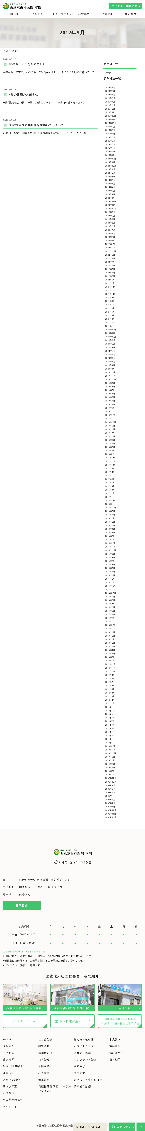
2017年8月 (110, 472)
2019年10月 (110, 379)
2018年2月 (110, 450)
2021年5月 (110, 312)
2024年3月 (110, 190)
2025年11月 (110, 119)
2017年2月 (110, 493)
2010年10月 (110, 753)
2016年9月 (110, 511)
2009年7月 (110, 792)
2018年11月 (110, 418)
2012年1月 (110, 703)
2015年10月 (110, 550)
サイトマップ (11, 1106)
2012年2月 (110, 700)
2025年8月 (110, 130)
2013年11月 (110, 628)
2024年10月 (110, 166)
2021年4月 (110, 315)
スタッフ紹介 (11, 1079)
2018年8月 (110, 429)
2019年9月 (110, 383)
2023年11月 (110, 205)
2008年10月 (110, 817)
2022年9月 (110, 255)
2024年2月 (110, 194)
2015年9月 (110, 554)
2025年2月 (110, 151)
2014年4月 (110, 614)
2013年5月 (110, 646)
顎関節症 (79, 1072)
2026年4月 (110, 102)
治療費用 (107, 14)
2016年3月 (110, 532)
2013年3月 (110, 653)
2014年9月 (110, 596)
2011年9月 (110, 714)
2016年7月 (110, 518)
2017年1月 (110, 497)
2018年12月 (110, 415)
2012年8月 (110, 678)
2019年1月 (110, 411)
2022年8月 (110, 258)
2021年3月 (110, 319)
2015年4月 (110, 571)
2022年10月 (110, 251)
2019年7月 (110, 390)
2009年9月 (110, 785)
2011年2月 (110, 739)
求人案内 (130, 14)
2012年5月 (110, 689)
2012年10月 (110, 671)
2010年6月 (110, 764)
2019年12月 (110, 372)
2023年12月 (110, 201)
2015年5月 (110, 568)
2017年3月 (110, 490)
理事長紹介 (10, 1072)
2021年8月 (110, 301)
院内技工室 (10, 1086)
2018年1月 (110, 454)
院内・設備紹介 (13, 1066)
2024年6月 (110, 180)
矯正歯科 (44, 1079)
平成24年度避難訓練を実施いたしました (36, 125)
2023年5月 (110, 226)
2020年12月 (110, 329)
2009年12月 (110, 778)
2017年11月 (110, 461)
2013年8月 (110, 636)
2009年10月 (110, 782)
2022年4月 (110, 272)
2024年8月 (110, 173)
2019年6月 (110, 393)
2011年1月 (109, 742)
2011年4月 (110, 732)
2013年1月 (110, 660)
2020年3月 (110, 361)
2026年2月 (110, 109)
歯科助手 (115, 1059)
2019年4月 (110, 400)
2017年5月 (110, 482)
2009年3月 (110, 799)
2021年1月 (110, 326)
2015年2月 (110, 579)
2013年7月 (110, 639)
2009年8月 (110, 789)
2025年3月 (110, 148)
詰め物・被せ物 (84, 1039)
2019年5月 (110, 397)
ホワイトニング (84, 1046)
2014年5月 (110, 611)
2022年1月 (110, 283)
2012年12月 (110, 664)
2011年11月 (110, 710)
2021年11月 (110, 290)
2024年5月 (110, 183)
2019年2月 (110, 408)
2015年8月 (110, 557)
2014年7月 (110, 603)
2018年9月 (110, 425)
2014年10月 (110, 593)
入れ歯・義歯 (82, 1052)
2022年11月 (110, 247)
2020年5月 (110, 354)
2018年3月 (110, 447)
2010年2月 (110, 771)
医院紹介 (22, 905)
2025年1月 (110, 155)
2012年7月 (110, 682)
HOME (14, 14)
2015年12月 (110, 543)
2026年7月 (110, 91)
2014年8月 (110, 600)
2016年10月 (110, 507)
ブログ (108, 72)
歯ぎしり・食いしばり (88, 1079)
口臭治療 (44, 1059)
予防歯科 (44, 1066)
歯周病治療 (45, 1052)
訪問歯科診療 (82, 1086)
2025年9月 (110, 126)
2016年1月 (110, 539)
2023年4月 (110, 230)
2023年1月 (110, 240)
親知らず (79, 1066)
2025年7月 (110, 133)
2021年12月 (110, 287)
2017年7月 (110, 475)
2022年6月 (110, 265)
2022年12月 (110, 244)
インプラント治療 (85, 1059)
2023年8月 (110, 215)
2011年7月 (110, 721)
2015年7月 (110, 561)
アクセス (8, 1052)
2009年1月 (110, 806)
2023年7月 (110, 219)
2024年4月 (110, 187)
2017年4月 (110, 486)
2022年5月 (110, 269)
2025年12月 (110, 116)
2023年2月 (110, 237)
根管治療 (44, 1046)
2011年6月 (110, 725)
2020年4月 (110, 358)
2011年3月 (110, 735)
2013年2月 (110, 657)
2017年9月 (110, 468)
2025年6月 (110, 137)
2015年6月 (110, 564)
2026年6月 (110, 94)
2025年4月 (110, 144)
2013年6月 (110, 643)
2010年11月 (110, 749)
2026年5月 (110, 98)
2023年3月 (110, 233)
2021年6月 (110, 308)
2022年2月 (110, 279)
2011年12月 (110, 707)
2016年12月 (110, 500)
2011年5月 (110, 728)
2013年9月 (110, 632)
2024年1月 (110, 198)
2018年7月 (110, 433)
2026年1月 (110, 112)
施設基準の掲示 (13, 1099)
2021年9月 (110, 297)
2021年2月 (110, 322)
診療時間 (8, 1059)
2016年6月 (110, 522)
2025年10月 (110, 123)
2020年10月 (110, 336)
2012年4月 (110, 693)
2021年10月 (110, 294)
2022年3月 (110, 276)
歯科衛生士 (116, 1052)
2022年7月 (110, 262)
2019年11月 (110, 376)
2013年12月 (110, 625)
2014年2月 (110, 618)
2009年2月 (110, 803)
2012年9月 (110, 675)
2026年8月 (110, 87)
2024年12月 (110, 158)
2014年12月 (110, 586)
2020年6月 (110, 351)
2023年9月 (110, 212)
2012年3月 (110, 696)
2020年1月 (110, 369)
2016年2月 (110, 536)
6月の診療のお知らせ (23, 94)
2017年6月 (110, 479)
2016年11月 (110, 504)
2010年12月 (110, 746)
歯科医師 (115, 1046)
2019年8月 (110, 386)
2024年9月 (110, 169)
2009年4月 (110, 796)
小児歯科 (44, 1072)
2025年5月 (110, 141)
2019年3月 (110, 404)
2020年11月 (110, 333)
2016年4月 (110, 529)
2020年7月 (110, 347)
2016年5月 (110, 525)
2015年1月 (110, 582)
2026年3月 (110, 105)
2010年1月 (110, 774)
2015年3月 (110, 575)
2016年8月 (110, 514)
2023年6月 (110, 223)
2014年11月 (110, 589)
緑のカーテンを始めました (27, 64)
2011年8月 (110, 717)
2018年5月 (110, 440)
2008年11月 (110, 814)
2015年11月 (110, 546)
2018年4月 (110, 443)
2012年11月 (110, 668)
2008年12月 (110, 810)
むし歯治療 (45, 1039)
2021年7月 (110, 304)
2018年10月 (110, 422)
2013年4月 (110, 650)
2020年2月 (110, 365)
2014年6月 (110, 607)
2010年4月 (110, 767)
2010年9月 (110, 757)
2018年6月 (110, 436)
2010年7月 (110, 760)
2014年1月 (110, 621)
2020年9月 (110, 340)
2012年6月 (110, 685)
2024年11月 (110, 162)
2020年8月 (110, 344)
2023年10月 (110, 208)
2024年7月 (110, 176)
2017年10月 (110, 465)
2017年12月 (110, 457)
